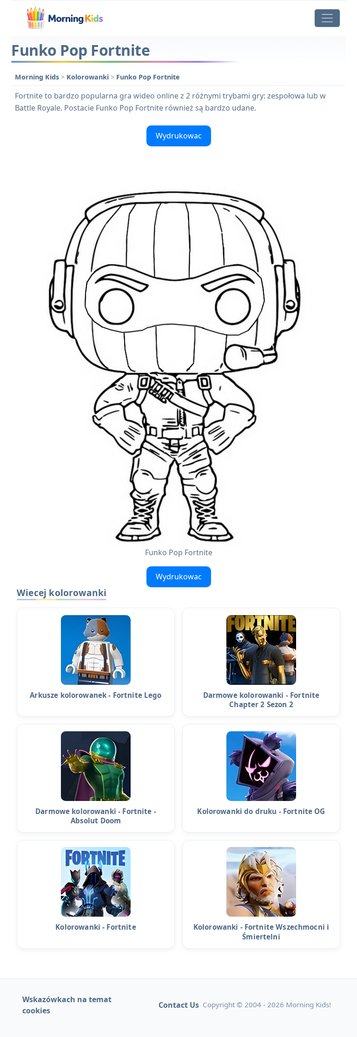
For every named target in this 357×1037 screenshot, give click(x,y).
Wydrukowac (179, 136)
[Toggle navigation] (327, 18)
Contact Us (179, 1005)
